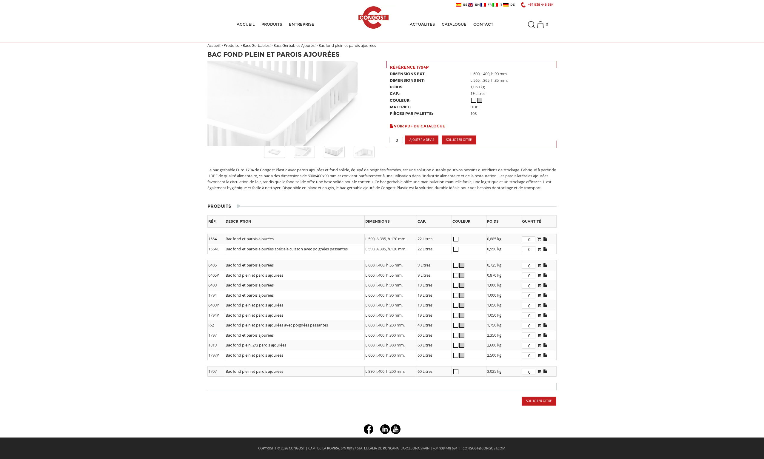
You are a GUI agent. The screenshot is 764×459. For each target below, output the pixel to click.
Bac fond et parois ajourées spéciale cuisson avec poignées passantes (287, 249)
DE (512, 5)
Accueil (246, 24)
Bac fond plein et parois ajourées (347, 45)
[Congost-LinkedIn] (385, 428)
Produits (271, 24)
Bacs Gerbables (256, 45)
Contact (483, 24)
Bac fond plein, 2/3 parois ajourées (256, 345)
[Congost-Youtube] (396, 428)
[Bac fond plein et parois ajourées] (292, 103)
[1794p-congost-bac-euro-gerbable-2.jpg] (334, 152)
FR (489, 5)
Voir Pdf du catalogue (419, 126)
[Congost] (373, 17)
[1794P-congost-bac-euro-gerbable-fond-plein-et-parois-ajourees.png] (274, 152)
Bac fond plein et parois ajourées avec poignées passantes (277, 325)
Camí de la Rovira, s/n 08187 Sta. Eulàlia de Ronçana (353, 448)
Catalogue (454, 24)
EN (476, 5)
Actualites (422, 24)
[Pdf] (545, 238)
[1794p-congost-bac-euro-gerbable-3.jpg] (364, 152)
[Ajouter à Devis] (539, 238)
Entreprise (301, 24)
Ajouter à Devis (421, 140)
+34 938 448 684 (541, 5)
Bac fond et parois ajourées (250, 238)
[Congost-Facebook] (368, 428)
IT (500, 5)
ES (464, 5)
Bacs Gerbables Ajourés (294, 45)
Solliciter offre (459, 140)
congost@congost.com (484, 448)
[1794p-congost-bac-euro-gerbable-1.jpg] (304, 152)
